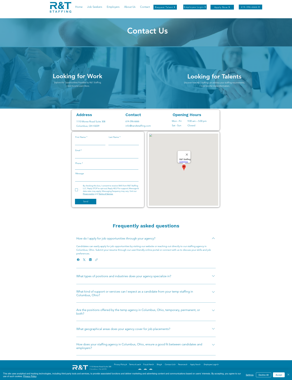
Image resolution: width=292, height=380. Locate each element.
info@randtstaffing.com (138, 125)
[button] (78, 259)
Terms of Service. (106, 194)
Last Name (114, 137)
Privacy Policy (29, 376)
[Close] (288, 375)
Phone (78, 163)
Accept (279, 374)
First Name (80, 137)
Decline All (264, 374)
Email (77, 150)
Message (79, 173)
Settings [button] (250, 374)
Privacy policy (88, 194)
